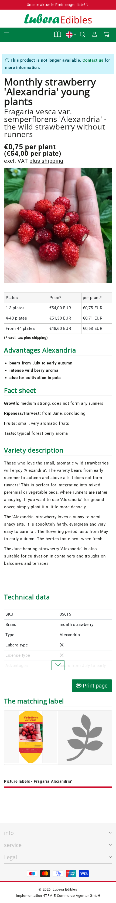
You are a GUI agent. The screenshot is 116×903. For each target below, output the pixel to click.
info (9, 832)
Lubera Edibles (65, 889)
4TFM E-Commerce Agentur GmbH (71, 896)
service (13, 845)
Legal (10, 857)
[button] (7, 34)
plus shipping (46, 161)
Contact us (93, 60)
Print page (94, 685)
